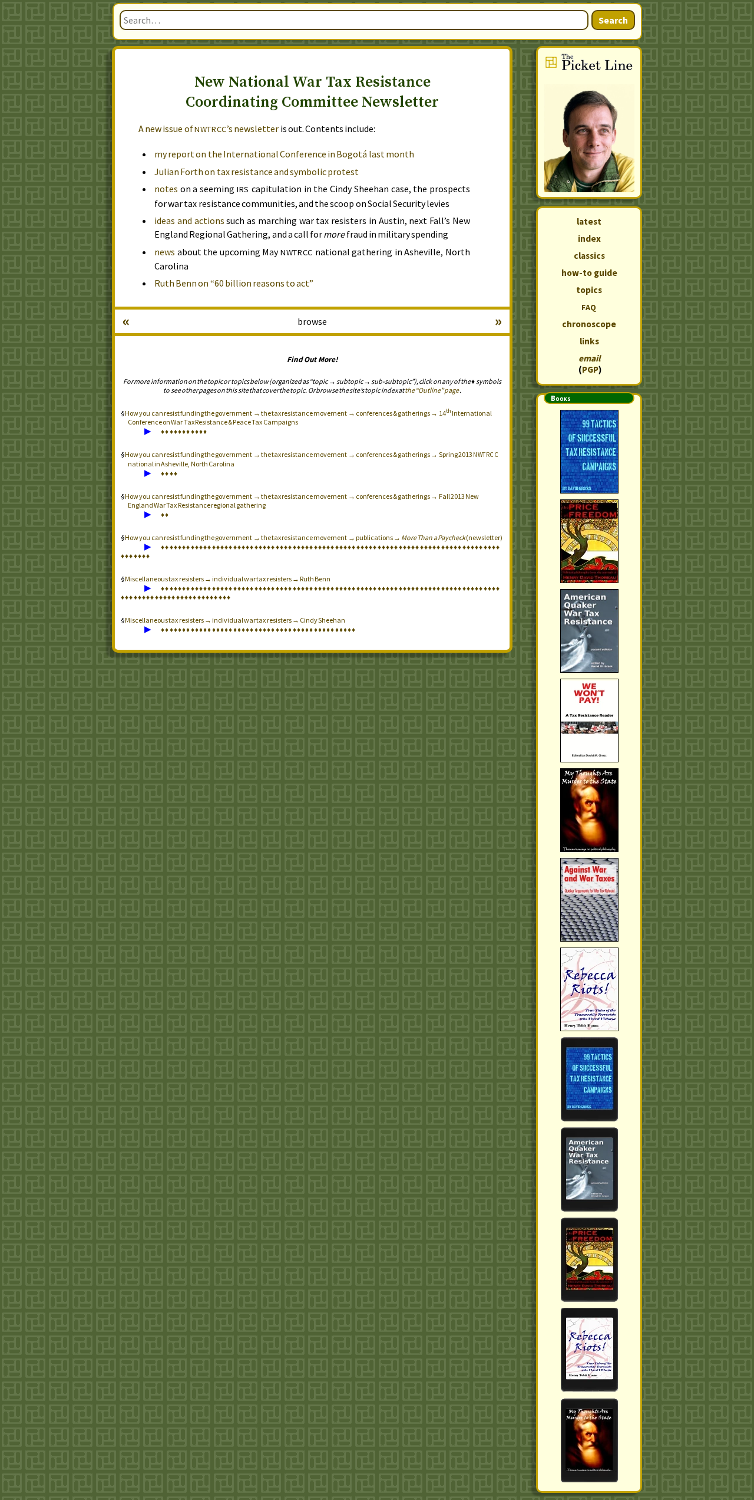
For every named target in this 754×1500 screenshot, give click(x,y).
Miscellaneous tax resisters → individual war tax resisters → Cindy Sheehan (235, 620)
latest (589, 221)
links (589, 341)
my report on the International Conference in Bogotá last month (284, 154)
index (589, 238)
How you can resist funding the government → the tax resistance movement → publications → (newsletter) (313, 537)
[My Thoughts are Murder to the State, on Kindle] (589, 1440)
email (589, 358)
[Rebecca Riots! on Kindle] (589, 1350)
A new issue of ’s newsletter (208, 128)
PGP (590, 369)
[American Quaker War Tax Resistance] (589, 631)
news (164, 252)
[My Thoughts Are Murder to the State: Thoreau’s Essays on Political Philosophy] (589, 810)
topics (589, 289)
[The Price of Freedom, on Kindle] (589, 1260)
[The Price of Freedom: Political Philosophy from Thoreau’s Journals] (589, 541)
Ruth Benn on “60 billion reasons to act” (233, 283)
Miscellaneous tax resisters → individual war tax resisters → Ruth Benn (227, 578)
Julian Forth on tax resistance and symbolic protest (256, 171)
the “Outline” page (432, 390)
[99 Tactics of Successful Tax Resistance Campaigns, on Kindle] (589, 1079)
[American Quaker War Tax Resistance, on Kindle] (589, 1169)
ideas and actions (189, 220)
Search (613, 20)
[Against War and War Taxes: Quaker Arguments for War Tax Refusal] (589, 900)
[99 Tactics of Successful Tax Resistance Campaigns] (589, 452)
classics (589, 255)
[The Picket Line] (589, 122)
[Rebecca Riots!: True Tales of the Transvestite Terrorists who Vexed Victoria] (589, 989)
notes (166, 189)
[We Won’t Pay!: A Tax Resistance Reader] (589, 720)
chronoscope (589, 324)
